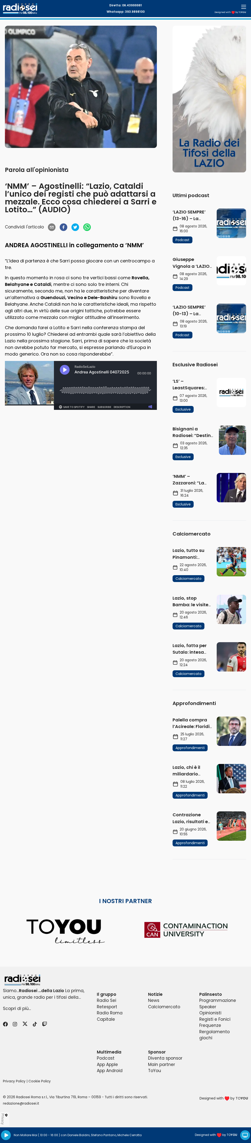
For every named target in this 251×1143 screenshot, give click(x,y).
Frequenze (210, 1025)
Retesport (107, 1007)
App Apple (107, 1064)
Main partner (161, 1064)
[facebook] (63, 227)
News (153, 1000)
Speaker (207, 1007)
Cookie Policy (39, 1081)
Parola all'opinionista (37, 170)
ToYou (154, 1071)
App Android (110, 1071)
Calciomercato (164, 1007)
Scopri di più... (17, 1008)
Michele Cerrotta (129, 1135)
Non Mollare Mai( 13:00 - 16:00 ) (37, 1135)
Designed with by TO (230, 12)
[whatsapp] (87, 227)
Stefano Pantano (103, 1135)
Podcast (105, 1058)
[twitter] (75, 227)
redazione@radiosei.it (21, 1103)
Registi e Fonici (214, 1019)
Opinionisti (210, 1013)
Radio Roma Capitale (110, 1016)
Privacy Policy (14, 1081)
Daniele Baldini (78, 1135)
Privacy (2, 1119)
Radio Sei (106, 1000)
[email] (52, 227)
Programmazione (217, 1000)
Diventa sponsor (165, 1058)
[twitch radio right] (209, 99)
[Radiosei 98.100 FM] (125, 980)
